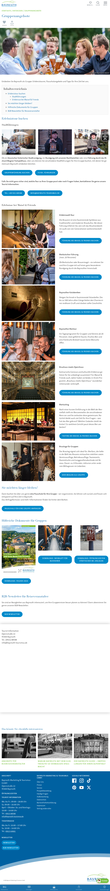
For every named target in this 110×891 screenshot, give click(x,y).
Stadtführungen (19, 96)
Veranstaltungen (104, 889)
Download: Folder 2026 (16, 581)
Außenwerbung (42, 797)
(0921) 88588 (10, 813)
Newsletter (9, 843)
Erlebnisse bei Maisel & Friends (25, 99)
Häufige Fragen (42, 794)
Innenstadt (79, 889)
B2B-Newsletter (10, 848)
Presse (39, 785)
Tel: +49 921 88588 (13, 193)
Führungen (29, 889)
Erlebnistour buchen (16, 93)
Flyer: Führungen (46, 173)
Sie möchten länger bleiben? (20, 103)
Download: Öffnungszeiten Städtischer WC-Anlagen (91, 559)
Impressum (41, 805)
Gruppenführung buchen (17, 173)
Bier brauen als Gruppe (73, 475)
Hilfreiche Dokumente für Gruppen (23, 107)
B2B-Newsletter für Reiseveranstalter (24, 111)
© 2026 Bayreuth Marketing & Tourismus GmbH (14, 880)
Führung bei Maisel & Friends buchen (80, 241)
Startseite (6, 11)
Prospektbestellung (44, 791)
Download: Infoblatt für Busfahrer (55, 559)
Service (39, 788)
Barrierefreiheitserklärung (46, 803)
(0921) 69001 (10, 831)
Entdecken (18, 11)
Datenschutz (41, 800)
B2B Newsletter (12, 614)
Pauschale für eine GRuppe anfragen (23, 508)
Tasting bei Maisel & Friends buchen (79, 436)
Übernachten (4, 889)
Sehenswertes (54, 889)
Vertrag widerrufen (44, 808)
